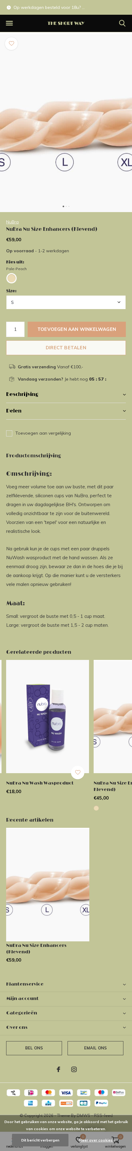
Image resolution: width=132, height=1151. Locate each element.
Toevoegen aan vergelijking (43, 433)
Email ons (95, 1047)
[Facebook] (58, 1069)
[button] (9, 23)
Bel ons (34, 1047)
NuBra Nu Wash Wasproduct (40, 783)
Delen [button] (13, 411)
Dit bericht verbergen (40, 1140)
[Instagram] (74, 1069)
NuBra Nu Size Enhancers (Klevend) (36, 949)
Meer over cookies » (97, 1140)
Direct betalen (66, 348)
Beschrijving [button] (22, 394)
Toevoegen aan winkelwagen (76, 329)
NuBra (12, 222)
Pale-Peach (16, 268)
